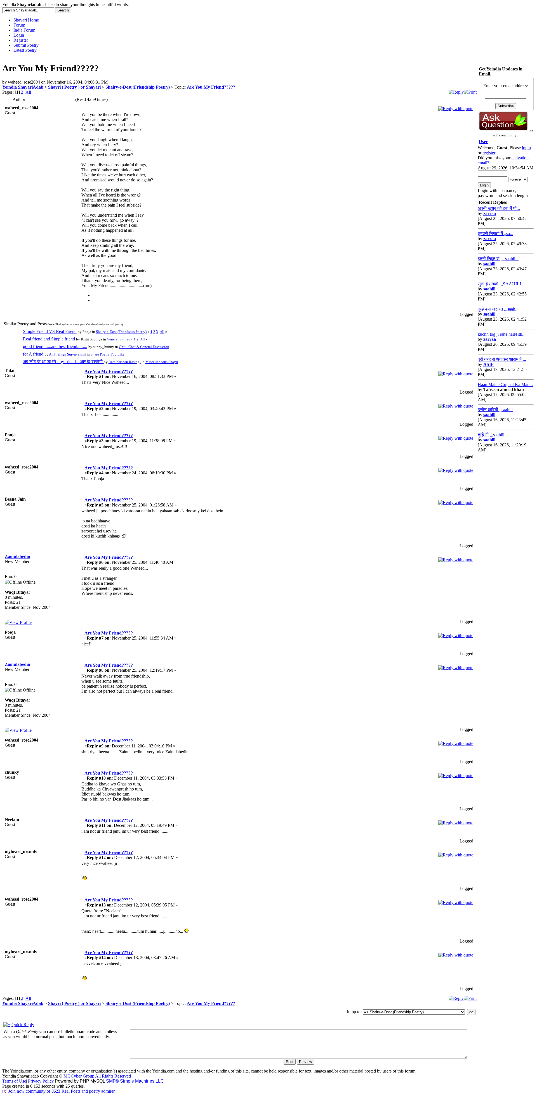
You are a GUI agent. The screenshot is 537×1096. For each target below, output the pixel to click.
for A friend (33, 354)
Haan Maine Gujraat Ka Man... (505, 384)
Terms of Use (14, 1081)
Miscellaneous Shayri (161, 362)
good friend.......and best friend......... (55, 346)
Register (20, 40)
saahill (489, 263)
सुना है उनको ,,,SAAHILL (500, 283)
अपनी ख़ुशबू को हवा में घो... (499, 208)
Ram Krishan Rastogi (125, 362)
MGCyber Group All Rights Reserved (97, 1076)
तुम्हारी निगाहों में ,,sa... (495, 233)
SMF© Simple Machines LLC (135, 1081)
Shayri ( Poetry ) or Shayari (74, 87)
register (488, 152)
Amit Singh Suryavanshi (67, 354)
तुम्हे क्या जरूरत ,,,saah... (498, 309)
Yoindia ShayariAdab (22, 87)
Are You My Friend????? (211, 87)
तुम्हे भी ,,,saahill (491, 434)
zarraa (489, 213)
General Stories (118, 339)
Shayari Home (26, 20)
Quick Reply (22, 1024)
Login (18, 35)
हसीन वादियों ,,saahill (495, 409)
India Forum (24, 30)
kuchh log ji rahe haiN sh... (502, 334)
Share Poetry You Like (107, 354)
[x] (4, 1091)
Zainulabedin (17, 556)
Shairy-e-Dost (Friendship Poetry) (137, 87)
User (483, 141)
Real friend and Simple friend (49, 339)
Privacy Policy (41, 1081)
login (526, 147)
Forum (19, 25)
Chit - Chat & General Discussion (144, 347)
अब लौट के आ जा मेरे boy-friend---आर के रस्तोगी (63, 361)
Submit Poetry (26, 45)
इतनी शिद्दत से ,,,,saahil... (498, 258)
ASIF (488, 364)
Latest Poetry (25, 50)
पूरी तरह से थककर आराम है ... (502, 359)
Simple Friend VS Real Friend (50, 331)
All (28, 92)
